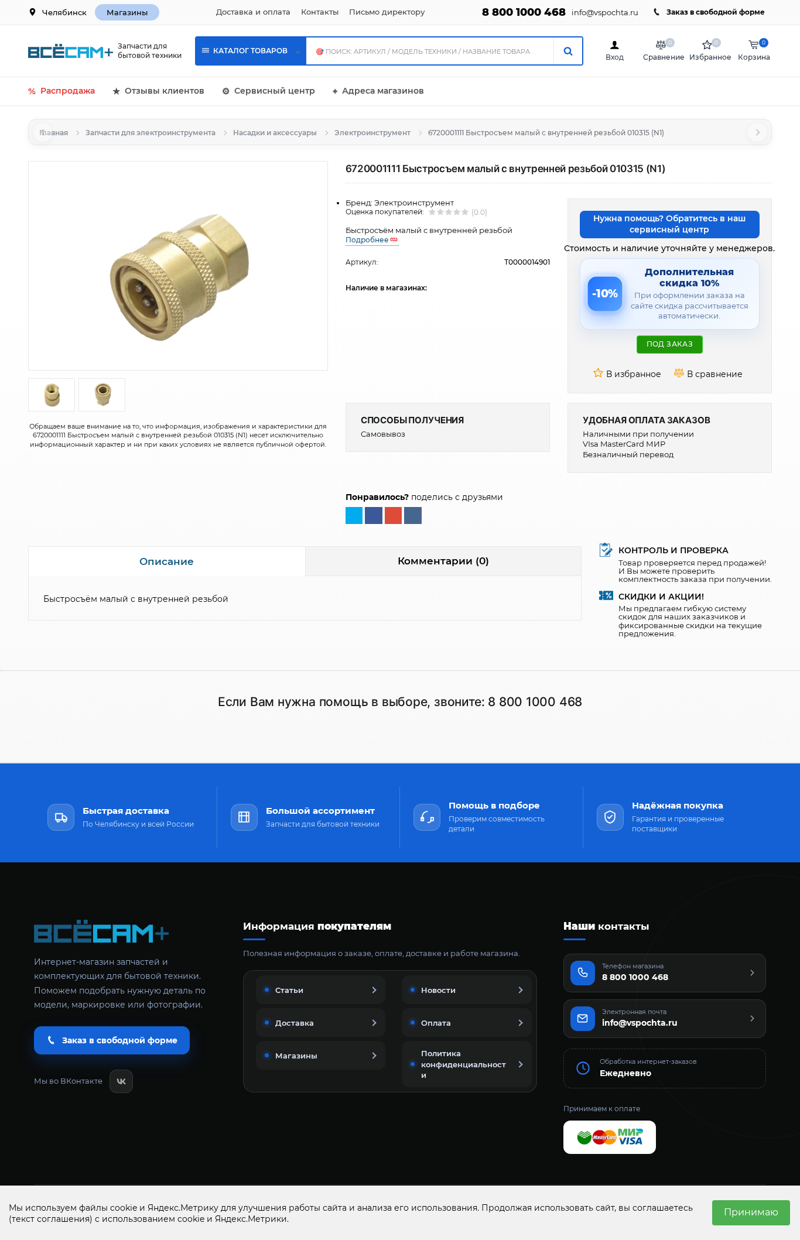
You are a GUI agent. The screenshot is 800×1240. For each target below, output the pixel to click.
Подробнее (367, 240)
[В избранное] (629, 375)
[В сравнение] (710, 375)
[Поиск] (567, 50)
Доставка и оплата (253, 11)
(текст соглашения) (51, 1219)
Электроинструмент (372, 132)
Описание (166, 561)
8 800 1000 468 (524, 12)
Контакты (320, 11)
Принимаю (751, 1212)
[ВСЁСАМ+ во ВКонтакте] (121, 1081)
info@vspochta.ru (605, 12)
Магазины (127, 12)
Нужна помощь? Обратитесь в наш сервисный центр (669, 224)
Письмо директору (387, 11)
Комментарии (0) (443, 561)
